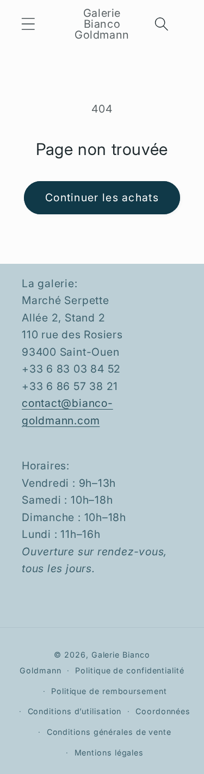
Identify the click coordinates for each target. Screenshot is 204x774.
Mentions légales (109, 752)
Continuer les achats (102, 197)
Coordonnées (162, 711)
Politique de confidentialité (129, 670)
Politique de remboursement (109, 691)
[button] (28, 23)
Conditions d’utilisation (75, 711)
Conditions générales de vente (109, 731)
